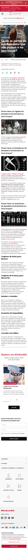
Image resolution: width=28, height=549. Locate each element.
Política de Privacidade (15, 539)
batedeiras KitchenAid (18, 78)
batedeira (10, 199)
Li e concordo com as (13, 433)
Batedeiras (7, 59)
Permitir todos (14, 546)
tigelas (9, 137)
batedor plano (6, 174)
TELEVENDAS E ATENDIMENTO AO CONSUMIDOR (12, 468)
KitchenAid (5, 229)
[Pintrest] (9, 518)
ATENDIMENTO (4, 459)
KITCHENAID (4, 463)
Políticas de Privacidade (18, 433)
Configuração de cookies (14, 542)
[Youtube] (12, 518)
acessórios (24, 229)
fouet (2, 189)
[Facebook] (2, 518)
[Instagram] (6, 518)
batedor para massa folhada (15, 175)
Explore (14, 407)
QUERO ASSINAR (14, 438)
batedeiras (4, 103)
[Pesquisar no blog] (25, 22)
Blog (2, 59)
